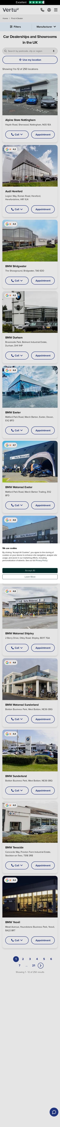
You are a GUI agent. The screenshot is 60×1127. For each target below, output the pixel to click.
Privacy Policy (42, 560)
